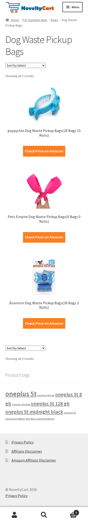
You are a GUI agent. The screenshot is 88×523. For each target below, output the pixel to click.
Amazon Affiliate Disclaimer (33, 460)
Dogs (54, 20)
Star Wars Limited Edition (40, 418)
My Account (14, 515)
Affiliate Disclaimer (26, 451)
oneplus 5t (21, 393)
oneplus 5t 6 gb (45, 395)
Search (44, 515)
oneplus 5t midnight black (34, 411)
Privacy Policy (22, 442)
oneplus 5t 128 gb (50, 403)
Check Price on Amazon (44, 151)
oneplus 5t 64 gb (21, 404)
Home (15, 20)
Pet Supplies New (35, 20)
